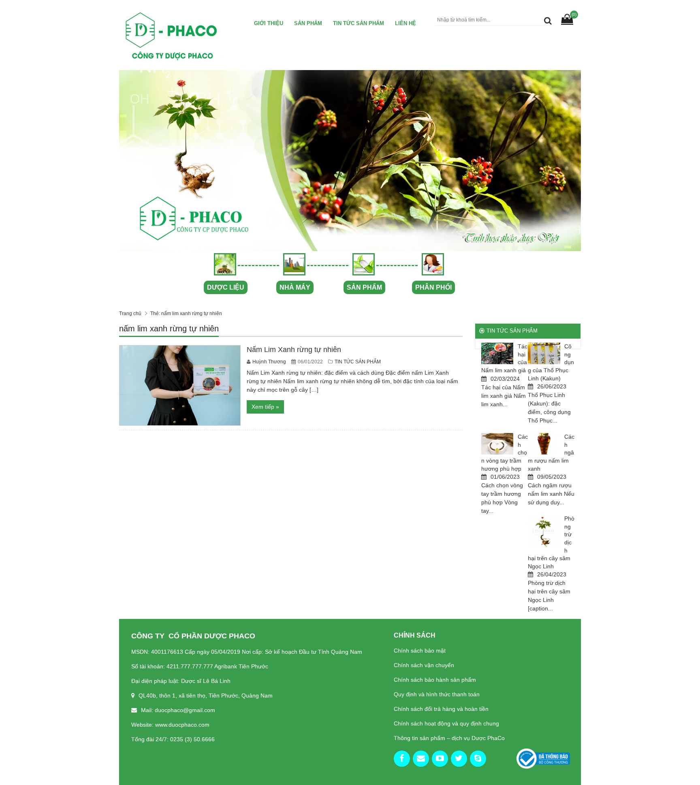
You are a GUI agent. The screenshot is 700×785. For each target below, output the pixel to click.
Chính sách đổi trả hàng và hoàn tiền (441, 709)
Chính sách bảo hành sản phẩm (435, 679)
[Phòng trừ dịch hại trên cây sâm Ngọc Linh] (544, 531)
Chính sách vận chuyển (424, 665)
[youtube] (440, 759)
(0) (574, 14)
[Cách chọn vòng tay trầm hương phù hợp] (497, 443)
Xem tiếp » (265, 406)
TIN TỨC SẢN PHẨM (358, 23)
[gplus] (421, 759)
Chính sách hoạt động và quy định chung (446, 723)
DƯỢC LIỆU (225, 287)
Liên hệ (405, 23)
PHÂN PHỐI (433, 287)
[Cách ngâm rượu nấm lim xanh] (544, 443)
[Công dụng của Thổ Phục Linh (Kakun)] (544, 353)
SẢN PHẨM (364, 287)
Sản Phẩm (308, 23)
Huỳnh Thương (269, 362)
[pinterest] (478, 759)
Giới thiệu (268, 23)
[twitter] (459, 759)
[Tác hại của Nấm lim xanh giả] (497, 353)
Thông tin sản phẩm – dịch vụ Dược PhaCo (449, 738)
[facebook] (402, 759)
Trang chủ (130, 313)
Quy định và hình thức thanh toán (437, 694)
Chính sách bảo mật (420, 650)
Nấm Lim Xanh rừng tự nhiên (294, 350)
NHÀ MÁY (295, 287)
